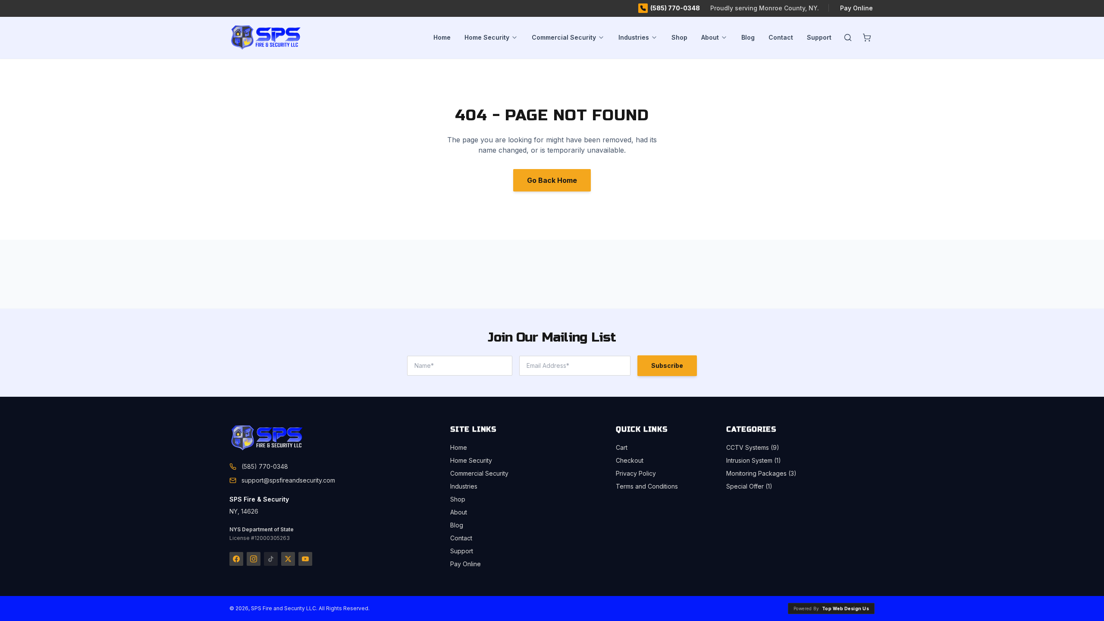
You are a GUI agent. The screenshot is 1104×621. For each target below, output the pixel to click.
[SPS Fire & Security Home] (281, 438)
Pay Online (856, 8)
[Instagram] (253, 559)
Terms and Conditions (647, 486)
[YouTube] (305, 559)
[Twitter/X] (288, 559)
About (710, 37)
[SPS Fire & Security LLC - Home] (279, 37)
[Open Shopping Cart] (867, 37)
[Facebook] (236, 559)
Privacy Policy (636, 473)
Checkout (629, 460)
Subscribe (667, 365)
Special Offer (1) (749, 486)
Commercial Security (564, 37)
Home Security (486, 37)
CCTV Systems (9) (752, 447)
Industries (633, 37)
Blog (748, 37)
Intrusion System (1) (753, 460)
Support (819, 37)
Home (442, 37)
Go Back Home (552, 180)
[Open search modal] (848, 37)
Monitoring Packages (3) (761, 473)
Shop (679, 37)
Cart (621, 447)
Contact (780, 37)
